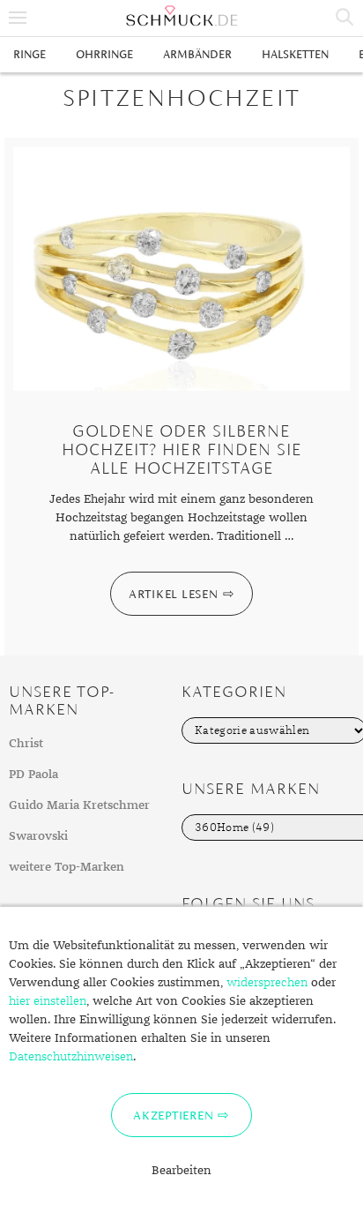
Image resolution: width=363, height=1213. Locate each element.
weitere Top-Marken (66, 867)
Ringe (29, 54)
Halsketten (295, 54)
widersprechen (266, 983)
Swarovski (38, 836)
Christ (26, 744)
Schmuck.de (181, 15)
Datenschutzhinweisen (71, 1057)
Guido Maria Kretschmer (79, 805)
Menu (17, 17)
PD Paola (33, 774)
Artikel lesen (174, 594)
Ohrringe (104, 54)
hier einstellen (47, 1001)
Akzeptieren (173, 1115)
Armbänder (197, 54)
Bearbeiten (181, 1170)
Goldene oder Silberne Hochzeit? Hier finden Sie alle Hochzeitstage (181, 449)
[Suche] (345, 17)
